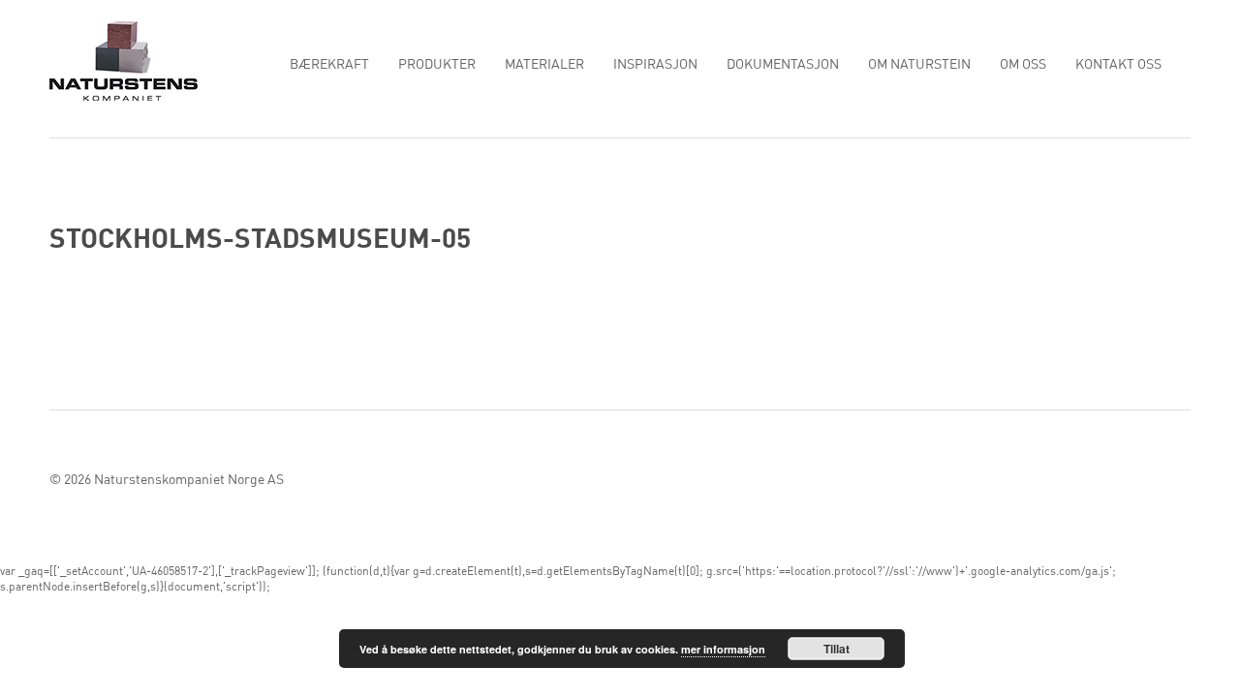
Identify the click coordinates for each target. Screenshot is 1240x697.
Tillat (836, 648)
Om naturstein (919, 65)
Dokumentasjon (783, 65)
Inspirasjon (655, 65)
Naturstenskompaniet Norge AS (189, 480)
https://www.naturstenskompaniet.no (123, 60)
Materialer (544, 65)
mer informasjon (723, 649)
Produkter (437, 65)
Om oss (1023, 65)
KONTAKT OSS (1118, 65)
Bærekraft (329, 65)
